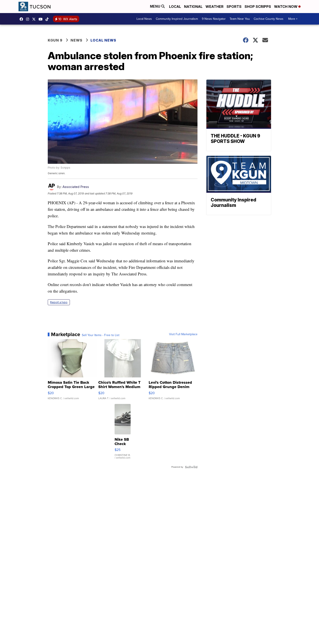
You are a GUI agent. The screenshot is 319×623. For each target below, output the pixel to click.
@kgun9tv (48, 19)
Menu (155, 6)
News (76, 40)
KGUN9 (35, 19)
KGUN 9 (55, 40)
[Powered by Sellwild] (191, 467)
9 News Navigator (214, 19)
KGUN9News (22, 19)
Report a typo (58, 302)
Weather (215, 6)
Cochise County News (268, 19)
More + (293, 19)
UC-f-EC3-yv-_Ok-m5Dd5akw (42, 19)
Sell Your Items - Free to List (100, 335)
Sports (234, 6)
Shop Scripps (258, 6)
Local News (144, 19)
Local (175, 6)
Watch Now (286, 6)
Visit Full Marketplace (183, 334)
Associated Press (75, 187)
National (193, 6)
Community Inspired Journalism (177, 19)
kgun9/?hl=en (28, 19)
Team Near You (240, 19)
